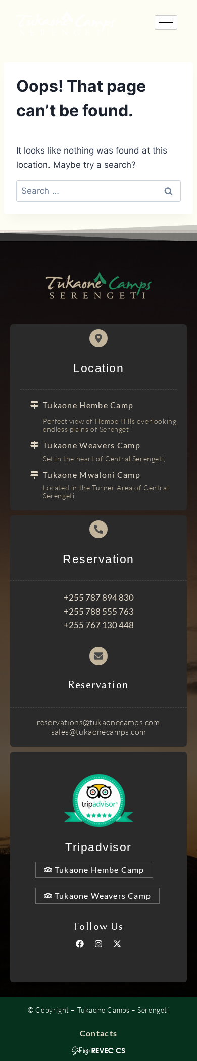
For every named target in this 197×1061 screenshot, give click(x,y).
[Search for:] (98, 191)
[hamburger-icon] (166, 22)
